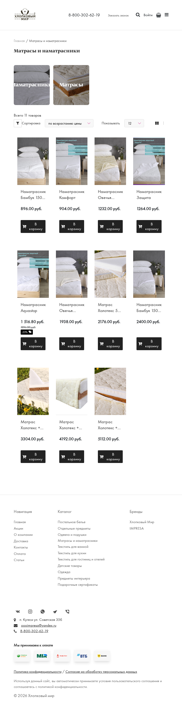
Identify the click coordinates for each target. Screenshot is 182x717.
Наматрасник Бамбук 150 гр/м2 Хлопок (149, 308)
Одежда (64, 571)
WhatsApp (43, 612)
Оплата (20, 553)
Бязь (20, 30)
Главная (19, 41)
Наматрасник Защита (149, 195)
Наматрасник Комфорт (71, 195)
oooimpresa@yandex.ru (38, 625)
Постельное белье (71, 521)
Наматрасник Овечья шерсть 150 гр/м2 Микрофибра (110, 195)
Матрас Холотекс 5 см (108, 308)
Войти (148, 14)
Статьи (19, 559)
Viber (67, 612)
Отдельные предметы (74, 528)
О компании (122, 30)
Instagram (30, 612)
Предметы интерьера (74, 578)
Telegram (55, 612)
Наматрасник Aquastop (33, 308)
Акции (18, 528)
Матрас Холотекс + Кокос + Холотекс (69, 425)
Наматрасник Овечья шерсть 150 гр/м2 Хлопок (71, 308)
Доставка (119, 37)
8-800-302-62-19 (84, 15)
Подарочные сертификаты (78, 584)
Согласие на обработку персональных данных (101, 671)
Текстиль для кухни (72, 552)
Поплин (22, 37)
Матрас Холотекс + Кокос (30, 425)
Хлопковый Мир (142, 521)
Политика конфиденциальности (37, 671)
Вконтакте (18, 612)
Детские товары (70, 565)
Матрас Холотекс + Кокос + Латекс (107, 425)
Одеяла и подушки (72, 534)
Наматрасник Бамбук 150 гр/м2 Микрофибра (33, 195)
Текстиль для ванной (73, 546)
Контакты (21, 547)
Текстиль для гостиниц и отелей (81, 559)
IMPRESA (137, 528)
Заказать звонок (118, 15)
